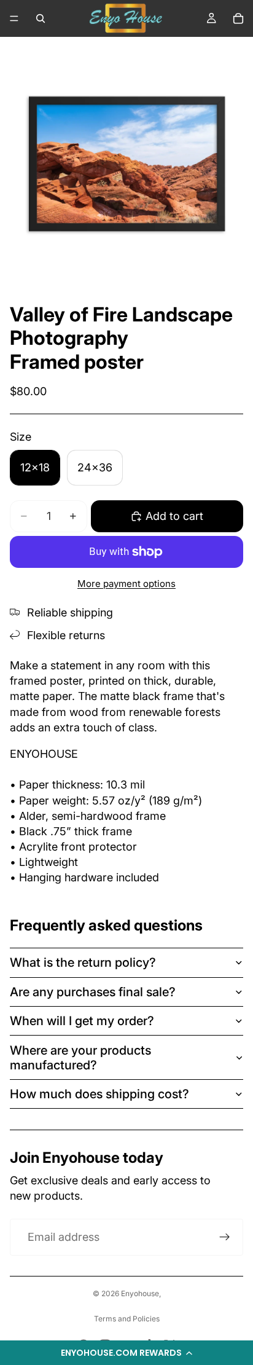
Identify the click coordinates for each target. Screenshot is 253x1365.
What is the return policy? (83, 962)
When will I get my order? (82, 1020)
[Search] (40, 18)
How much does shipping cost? (99, 1094)
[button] (126, 1352)
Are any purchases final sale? (93, 992)
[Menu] (14, 18)
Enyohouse (140, 1293)
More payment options (126, 583)
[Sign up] (225, 1237)
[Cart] (238, 18)
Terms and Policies (127, 1318)
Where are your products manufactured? (80, 1057)
